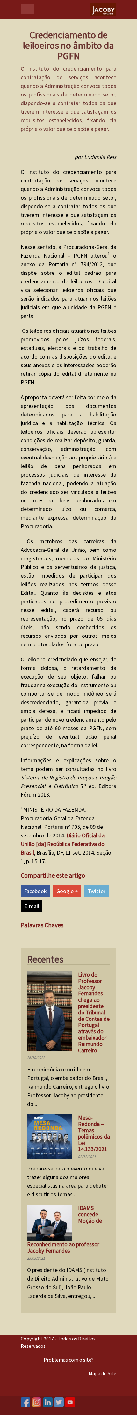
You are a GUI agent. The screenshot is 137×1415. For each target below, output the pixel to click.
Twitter (96, 891)
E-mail (31, 906)
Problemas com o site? (69, 1359)
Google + (67, 891)
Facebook (35, 891)
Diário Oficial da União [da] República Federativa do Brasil (63, 844)
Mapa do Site (102, 1373)
